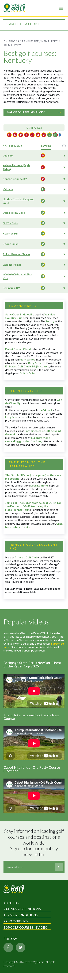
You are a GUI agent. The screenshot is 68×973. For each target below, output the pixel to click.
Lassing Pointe (12, 264)
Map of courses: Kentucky (25, 112)
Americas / (12, 41)
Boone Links (10, 243)
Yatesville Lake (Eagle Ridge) (16, 167)
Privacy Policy (15, 921)
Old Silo (8, 155)
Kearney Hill (10, 233)
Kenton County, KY (15, 178)
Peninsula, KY (11, 287)
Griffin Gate (10, 223)
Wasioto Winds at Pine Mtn (17, 276)
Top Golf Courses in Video (25, 927)
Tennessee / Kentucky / (41, 41)
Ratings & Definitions (22, 909)
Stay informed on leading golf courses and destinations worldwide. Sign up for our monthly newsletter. (34, 842)
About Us (10, 903)
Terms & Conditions (20, 915)
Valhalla (8, 189)
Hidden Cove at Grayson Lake (18, 200)
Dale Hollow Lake (14, 212)
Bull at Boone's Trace (16, 254)
